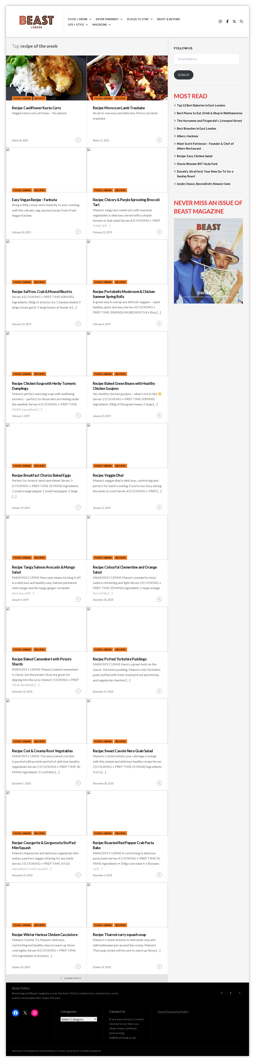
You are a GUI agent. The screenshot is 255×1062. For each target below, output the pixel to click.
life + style (76, 24)
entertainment (107, 19)
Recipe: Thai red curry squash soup (119, 934)
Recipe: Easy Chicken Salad (194, 156)
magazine (99, 24)
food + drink (77, 19)
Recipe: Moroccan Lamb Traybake (119, 108)
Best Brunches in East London (196, 128)
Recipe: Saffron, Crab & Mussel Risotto (42, 291)
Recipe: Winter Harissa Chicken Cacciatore (44, 934)
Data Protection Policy (173, 1011)
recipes (40, 98)
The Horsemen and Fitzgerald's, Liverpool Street (209, 120)
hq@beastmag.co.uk (122, 1037)
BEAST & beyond (168, 19)
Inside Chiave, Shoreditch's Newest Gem (203, 184)
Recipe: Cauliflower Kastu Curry (36, 108)
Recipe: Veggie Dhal (108, 475)
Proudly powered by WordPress (33, 1050)
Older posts (72, 978)
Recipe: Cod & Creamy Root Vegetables (42, 751)
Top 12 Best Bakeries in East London (201, 105)
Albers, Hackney (187, 136)
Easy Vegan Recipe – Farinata (34, 200)
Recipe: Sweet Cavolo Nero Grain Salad (123, 751)
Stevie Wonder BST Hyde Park (197, 164)
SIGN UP (183, 74)
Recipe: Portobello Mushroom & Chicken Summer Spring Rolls (124, 294)
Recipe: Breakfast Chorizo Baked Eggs (41, 475)
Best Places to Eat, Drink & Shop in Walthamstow (209, 113)
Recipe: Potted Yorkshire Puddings (120, 659)
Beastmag (21, 988)
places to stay (138, 19)
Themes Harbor (90, 1050)
